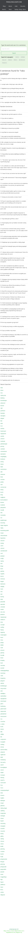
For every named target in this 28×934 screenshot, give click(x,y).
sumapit (3, 624)
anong (2, 461)
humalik (2, 655)
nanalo (2, 609)
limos (2, 889)
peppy (2, 642)
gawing (2, 571)
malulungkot (4, 635)
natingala (3, 816)
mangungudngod (5, 790)
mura (2, 788)
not (1, 517)
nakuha (2, 683)
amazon (2, 650)
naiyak (2, 772)
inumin (2, 854)
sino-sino (3, 612)
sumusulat (3, 782)
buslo (2, 726)
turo (2, 426)
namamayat (3, 701)
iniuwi (2, 658)
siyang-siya (3, 395)
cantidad (3, 449)
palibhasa (3, 884)
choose (2, 841)
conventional (4, 451)
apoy (2, 599)
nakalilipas (3, 693)
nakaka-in (3, 619)
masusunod (3, 716)
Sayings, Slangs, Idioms (20, 9)
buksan (2, 405)
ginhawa (3, 805)
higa (2, 879)
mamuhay (3, 673)
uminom (2, 438)
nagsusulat (3, 711)
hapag (2, 630)
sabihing (3, 810)
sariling (2, 627)
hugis (2, 856)
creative (2, 851)
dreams (2, 795)
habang (2, 777)
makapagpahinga (5, 670)
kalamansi (3, 584)
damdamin (3, 454)
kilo (1, 737)
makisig (2, 744)
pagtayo (3, 556)
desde (2, 729)
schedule (3, 607)
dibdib (2, 645)
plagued (3, 681)
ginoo (2, 703)
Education (22, 6)
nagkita (2, 798)
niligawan (3, 895)
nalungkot (3, 416)
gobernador (3, 709)
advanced (3, 403)
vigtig (2, 528)
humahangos (4, 400)
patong (2, 446)
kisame (2, 502)
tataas (2, 818)
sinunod (2, 540)
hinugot (2, 861)
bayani (2, 821)
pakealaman (3, 714)
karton (2, 576)
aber (2, 691)
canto (2, 545)
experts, (3, 780)
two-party (3, 762)
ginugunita (3, 507)
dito (1, 512)
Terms (8, 930)
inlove (2, 390)
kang (2, 494)
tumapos (3, 775)
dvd (1, 594)
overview (3, 665)
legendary (3, 538)
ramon (2, 770)
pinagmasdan (4, 859)
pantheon (3, 410)
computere (3, 739)
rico (1, 719)
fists (2, 785)
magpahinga (3, 877)
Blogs (4, 6)
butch (2, 492)
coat (2, 553)
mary (2, 640)
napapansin (3, 433)
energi (2, 747)
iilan (1, 421)
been (2, 568)
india (2, 793)
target (2, 803)
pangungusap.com (14, 929)
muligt (2, 558)
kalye (2, 467)
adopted (3, 752)
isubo (2, 874)
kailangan (3, 800)
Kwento (4, 9)
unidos (2, 892)
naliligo (2, 734)
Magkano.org (19, 932)
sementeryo (4, 469)
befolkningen (4, 686)
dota (2, 622)
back (2, 663)
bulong (2, 596)
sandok (2, 436)
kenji (2, 477)
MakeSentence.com (19, 930)
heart (2, 637)
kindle (2, 846)
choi (1, 591)
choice (2, 844)
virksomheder (4, 535)
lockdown (3, 459)
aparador (3, 604)
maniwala (3, 441)
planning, (3, 849)
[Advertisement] (14, 26)
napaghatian (3, 698)
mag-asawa (3, 688)
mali (1, 484)
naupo (2, 533)
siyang (2, 561)
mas (2, 393)
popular (2, 872)
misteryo (3, 579)
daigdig (2, 586)
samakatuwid (4, 551)
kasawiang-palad (5, 530)
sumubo (3, 479)
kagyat (2, 581)
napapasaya (3, 617)
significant (3, 754)
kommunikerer (4, 500)
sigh (2, 408)
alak (1, 472)
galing (2, 836)
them (2, 887)
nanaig (2, 543)
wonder (2, 668)
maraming (3, 823)
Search (14, 53)
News (10, 9)
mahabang (3, 759)
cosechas (3, 721)
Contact (12, 930)
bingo (2, 566)
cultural (2, 548)
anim (2, 423)
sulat (2, 647)
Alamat (10, 6)
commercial (3, 487)
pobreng (3, 864)
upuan (2, 765)
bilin (1, 731)
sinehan (2, 428)
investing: (3, 523)
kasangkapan (4, 767)
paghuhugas (4, 520)
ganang (2, 652)
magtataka (3, 813)
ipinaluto (3, 614)
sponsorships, (4, 749)
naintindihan (3, 696)
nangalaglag (3, 456)
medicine (3, 505)
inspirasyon (3, 431)
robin (2, 675)
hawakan (3, 413)
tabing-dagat (4, 808)
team (2, 589)
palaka (2, 482)
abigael (2, 418)
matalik (2, 510)
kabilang (2, 398)
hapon (2, 882)
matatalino (3, 515)
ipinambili (3, 602)
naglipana (3, 497)
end (1, 563)
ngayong (3, 632)
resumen (3, 831)
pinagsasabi (3, 867)
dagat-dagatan (4, 525)
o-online (2, 724)
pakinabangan (4, 444)
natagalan (3, 826)
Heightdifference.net (10, 932)
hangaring (3, 678)
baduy (2, 833)
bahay (2, 489)
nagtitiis (2, 574)
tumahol (3, 828)
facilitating (3, 706)
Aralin (16, 6)
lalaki (2, 757)
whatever (3, 474)
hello (2, 387)
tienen (2, 464)
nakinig (2, 839)
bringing (2, 660)
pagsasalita (3, 869)
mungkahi (3, 742)
